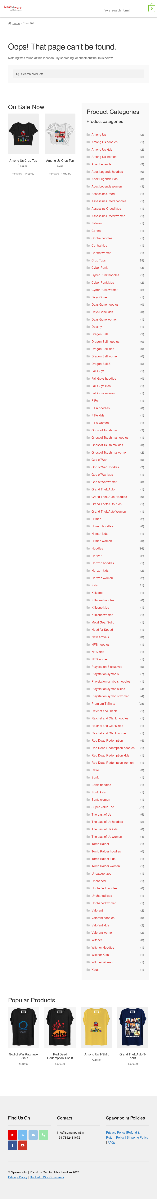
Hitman (96, 519)
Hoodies (97, 548)
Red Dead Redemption (107, 740)
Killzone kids (100, 607)
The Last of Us (101, 814)
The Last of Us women (107, 836)
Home (16, 23)
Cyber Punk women (105, 289)
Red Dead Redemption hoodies (113, 748)
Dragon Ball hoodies (105, 341)
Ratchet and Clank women (110, 733)
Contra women (101, 253)
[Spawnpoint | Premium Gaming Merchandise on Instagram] (12, 1135)
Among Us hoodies (105, 142)
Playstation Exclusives (107, 666)
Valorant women (103, 932)
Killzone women (102, 615)
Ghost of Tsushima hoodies (110, 437)
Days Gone (99, 297)
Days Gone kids (102, 312)
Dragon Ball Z (101, 363)
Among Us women (104, 156)
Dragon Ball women (105, 356)
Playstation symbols (105, 674)
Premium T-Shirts (103, 703)
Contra (96, 230)
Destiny (97, 326)
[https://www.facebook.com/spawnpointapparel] (12, 1145)
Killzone (97, 592)
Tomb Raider (100, 844)
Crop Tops (99, 260)
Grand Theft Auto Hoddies (109, 496)
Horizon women (102, 578)
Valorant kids (100, 925)
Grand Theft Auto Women (109, 511)
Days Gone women (105, 319)
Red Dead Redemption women (113, 762)
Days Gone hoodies (105, 304)
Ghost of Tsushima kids (107, 445)
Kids (95, 585)
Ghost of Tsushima (104, 430)
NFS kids (98, 651)
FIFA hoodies (101, 408)
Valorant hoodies (103, 918)
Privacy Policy (17, 1177)
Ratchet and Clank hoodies (110, 718)
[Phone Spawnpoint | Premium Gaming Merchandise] (43, 1135)
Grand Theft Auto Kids (107, 504)
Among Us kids (102, 149)
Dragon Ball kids (103, 349)
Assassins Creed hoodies (109, 201)
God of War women (104, 482)
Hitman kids (100, 533)
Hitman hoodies (102, 526)
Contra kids (99, 245)
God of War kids (102, 474)
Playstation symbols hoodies (111, 681)
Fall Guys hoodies (104, 378)
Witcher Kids (100, 954)
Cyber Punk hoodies (105, 275)
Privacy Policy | (116, 1132)
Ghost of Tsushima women (110, 452)
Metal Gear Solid (103, 622)
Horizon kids (100, 570)
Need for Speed (102, 629)
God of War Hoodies (105, 467)
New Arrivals (100, 637)
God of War (99, 459)
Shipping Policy (137, 1137)
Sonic (95, 777)
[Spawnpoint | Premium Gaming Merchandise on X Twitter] (22, 1135)
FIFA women (100, 423)
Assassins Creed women (108, 216)
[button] (63, 8)
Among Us (99, 134)
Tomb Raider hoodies (106, 851)
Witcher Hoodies (103, 947)
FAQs (111, 1142)
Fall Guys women (103, 393)
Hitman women (102, 541)
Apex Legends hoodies (107, 171)
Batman (97, 223)
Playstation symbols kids (108, 689)
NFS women (100, 659)
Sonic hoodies (101, 785)
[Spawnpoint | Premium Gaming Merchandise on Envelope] (33, 1135)
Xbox (95, 969)
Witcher (97, 940)
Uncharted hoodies (104, 888)
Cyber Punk (100, 267)
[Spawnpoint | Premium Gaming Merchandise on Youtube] (22, 1145)
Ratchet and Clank (104, 711)
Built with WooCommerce (47, 1177)
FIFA (95, 400)
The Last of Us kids (105, 829)
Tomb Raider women (106, 866)
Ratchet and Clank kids (107, 725)
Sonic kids (99, 792)
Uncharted (99, 881)
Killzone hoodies (103, 600)
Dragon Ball (100, 334)
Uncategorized (101, 873)
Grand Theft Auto (103, 489)
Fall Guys (98, 371)
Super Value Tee (103, 807)
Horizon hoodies (103, 563)
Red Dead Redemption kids (110, 755)
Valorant (97, 910)
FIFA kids (98, 415)
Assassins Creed (103, 194)
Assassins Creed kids (106, 208)
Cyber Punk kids (103, 282)
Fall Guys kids (101, 386)
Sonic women (101, 799)
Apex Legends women (107, 186)
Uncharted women (104, 903)
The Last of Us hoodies (107, 821)
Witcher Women (102, 962)
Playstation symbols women (110, 696)
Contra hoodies (102, 238)
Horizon (97, 556)
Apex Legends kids (105, 179)
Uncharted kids (102, 895)
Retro (95, 770)
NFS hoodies (101, 644)
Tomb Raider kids (103, 858)
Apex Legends (101, 164)
